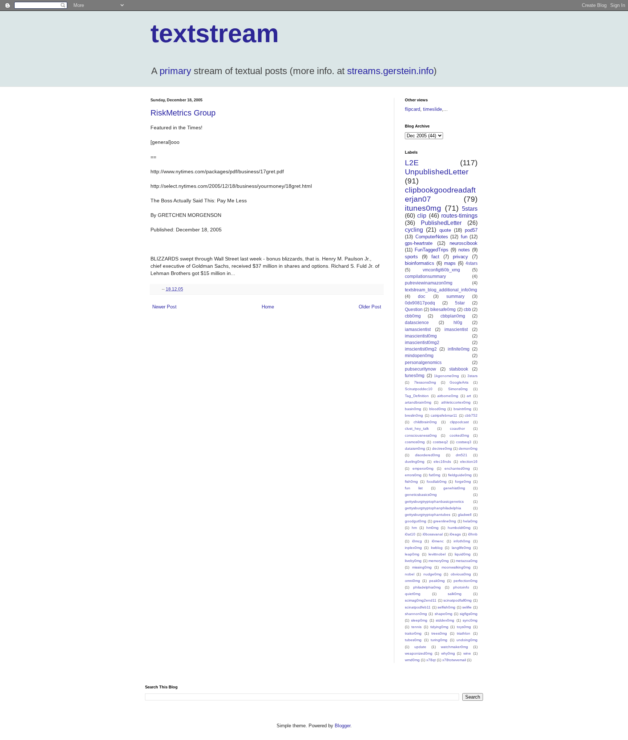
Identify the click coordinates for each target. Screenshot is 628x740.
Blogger (342, 725)
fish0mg (411, 482)
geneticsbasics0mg (421, 495)
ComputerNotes (431, 236)
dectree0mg (442, 448)
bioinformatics (419, 263)
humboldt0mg (459, 528)
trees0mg (439, 633)
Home (268, 307)
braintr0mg (462, 409)
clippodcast (459, 422)
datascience (417, 322)
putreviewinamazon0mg (428, 282)
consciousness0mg (421, 435)
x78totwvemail (454, 660)
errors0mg (413, 475)
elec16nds (442, 462)
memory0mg (438, 561)
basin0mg (413, 409)
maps (450, 263)
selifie (467, 607)
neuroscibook (464, 243)
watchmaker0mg (454, 647)
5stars (470, 209)
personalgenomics (423, 362)
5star (460, 302)
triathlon (463, 633)
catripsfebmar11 (444, 415)
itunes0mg (423, 208)
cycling (414, 230)
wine (467, 653)
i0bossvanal (433, 534)
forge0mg (463, 482)
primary (175, 70)
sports (411, 256)
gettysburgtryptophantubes (427, 515)
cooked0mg (459, 435)
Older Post (370, 307)
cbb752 (471, 415)
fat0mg (434, 475)
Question (414, 309)
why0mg (448, 653)
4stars (472, 263)
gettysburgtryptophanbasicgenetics (434, 502)
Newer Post (164, 307)
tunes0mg (414, 375)
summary (455, 296)
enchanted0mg (457, 468)
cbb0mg (413, 316)
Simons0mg (458, 389)
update (420, 647)
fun (464, 236)
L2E (412, 162)
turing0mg (439, 640)
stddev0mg (445, 620)
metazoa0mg (467, 561)
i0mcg (417, 541)
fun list (414, 488)
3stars (472, 376)
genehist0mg (454, 488)
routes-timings (459, 216)
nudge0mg (432, 574)
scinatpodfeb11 (418, 607)
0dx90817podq (420, 302)
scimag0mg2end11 (420, 600)
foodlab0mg (437, 482)
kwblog (437, 548)
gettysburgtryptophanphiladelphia (433, 508)
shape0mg (443, 614)
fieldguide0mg (460, 475)
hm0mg (432, 528)
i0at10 (410, 534)
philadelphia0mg (427, 587)
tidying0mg (439, 627)
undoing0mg (467, 640)
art (469, 396)
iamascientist (418, 329)
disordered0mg (427, 455)
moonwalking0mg (456, 567)
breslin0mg (414, 415)
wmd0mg (412, 660)
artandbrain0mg (418, 402)
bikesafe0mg (443, 309)
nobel (409, 574)
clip (421, 216)
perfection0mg (466, 581)
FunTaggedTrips (431, 249)
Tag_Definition (417, 396)
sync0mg (470, 620)
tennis (416, 627)
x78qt (431, 660)
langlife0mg (461, 548)
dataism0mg (415, 448)
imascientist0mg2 (422, 342)
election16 (469, 462)
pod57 (471, 230)
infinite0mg (459, 349)
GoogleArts (459, 382)
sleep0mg (419, 620)
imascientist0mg (421, 335)
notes (464, 249)
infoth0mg (462, 541)
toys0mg (464, 627)
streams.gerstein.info (390, 70)
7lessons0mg (425, 382)
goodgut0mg (415, 521)
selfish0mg (446, 607)
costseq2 (440, 442)
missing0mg (422, 567)
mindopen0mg (419, 355)
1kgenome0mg (446, 376)
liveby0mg (413, 561)
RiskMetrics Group (183, 112)
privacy (460, 256)
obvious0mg (461, 574)
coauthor (457, 428)
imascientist (456, 329)
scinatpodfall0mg (457, 600)
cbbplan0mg (452, 316)
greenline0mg (444, 521)
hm (414, 528)
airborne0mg (447, 396)
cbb (467, 309)
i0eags (455, 534)
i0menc (438, 541)
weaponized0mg (418, 653)
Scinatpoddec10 (418, 389)
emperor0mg (423, 468)
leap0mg (412, 554)
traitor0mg (413, 633)
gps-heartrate (418, 243)
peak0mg (437, 581)
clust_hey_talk (417, 428)
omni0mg (412, 581)
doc (421, 296)
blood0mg (437, 409)
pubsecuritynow (420, 369)
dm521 (461, 455)
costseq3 (463, 442)
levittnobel (437, 554)
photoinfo (461, 587)
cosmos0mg (415, 442)
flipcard (412, 109)
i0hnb (473, 534)
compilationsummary (425, 276)
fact (435, 256)
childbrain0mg (425, 422)
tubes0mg (413, 640)
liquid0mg (463, 554)
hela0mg (470, 521)
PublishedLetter (441, 223)
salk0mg (455, 594)
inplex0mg (413, 548)
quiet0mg (412, 594)
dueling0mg (414, 462)
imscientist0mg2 (421, 349)
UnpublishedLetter (436, 171)
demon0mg (468, 448)
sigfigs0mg (469, 614)
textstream (214, 33)
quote (445, 230)
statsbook (458, 369)
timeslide (432, 109)
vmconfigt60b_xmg (441, 269)
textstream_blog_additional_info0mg (441, 289)
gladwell (464, 515)
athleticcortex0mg (456, 402)
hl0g (458, 322)
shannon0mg (416, 614)
